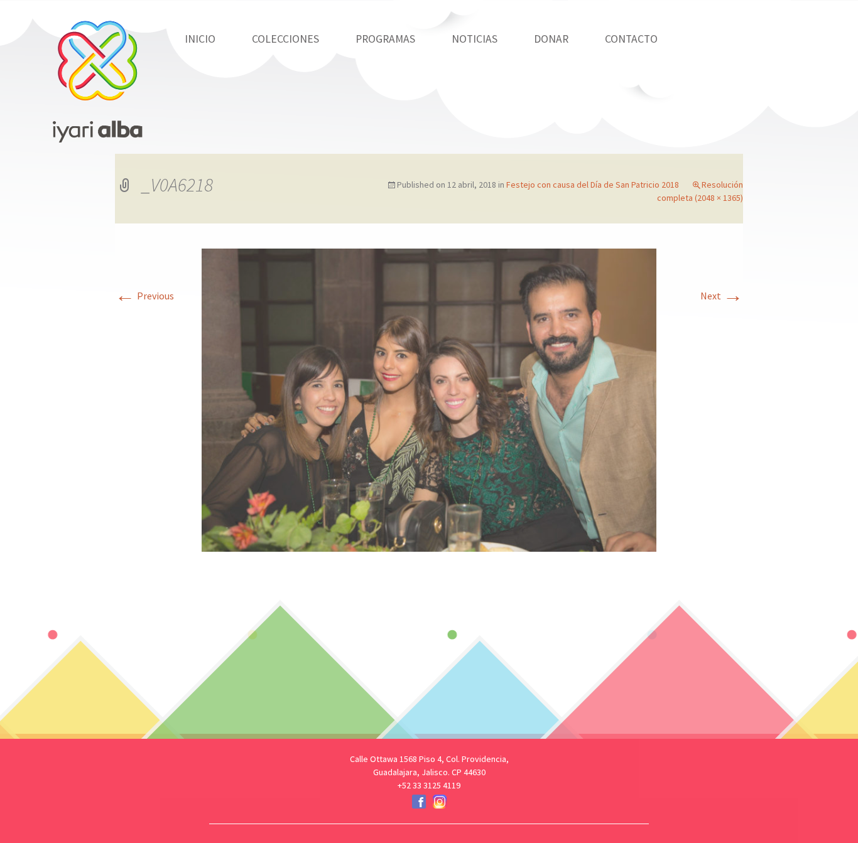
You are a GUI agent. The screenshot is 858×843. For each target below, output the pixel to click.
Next (721, 295)
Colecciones (285, 39)
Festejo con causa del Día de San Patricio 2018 (592, 184)
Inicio (200, 39)
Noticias (474, 39)
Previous (144, 295)
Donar (551, 39)
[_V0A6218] (429, 398)
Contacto (631, 39)
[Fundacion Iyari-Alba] (97, 72)
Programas (385, 39)
